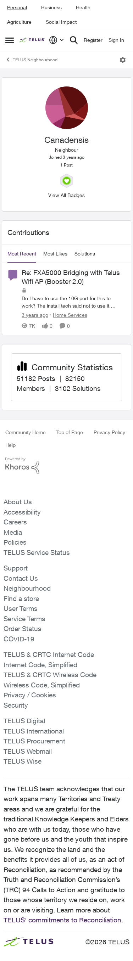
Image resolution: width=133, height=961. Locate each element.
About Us (18, 502)
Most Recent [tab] (21, 254)
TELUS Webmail (28, 751)
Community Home (25, 432)
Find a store (21, 598)
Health (83, 7)
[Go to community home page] (32, 40)
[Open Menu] (123, 60)
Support (16, 568)
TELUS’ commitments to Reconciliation (62, 920)
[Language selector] (56, 40)
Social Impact (61, 22)
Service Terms (24, 619)
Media (13, 532)
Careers (15, 522)
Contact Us (21, 578)
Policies (15, 542)
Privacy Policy (109, 432)
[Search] (74, 40)
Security (16, 705)
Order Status (22, 629)
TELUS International (34, 731)
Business (51, 7)
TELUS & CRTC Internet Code (49, 654)
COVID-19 (19, 639)
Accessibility (22, 512)
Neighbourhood (27, 588)
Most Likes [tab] (55, 254)
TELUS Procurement (34, 741)
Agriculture (19, 22)
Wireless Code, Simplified (42, 685)
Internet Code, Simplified (40, 665)
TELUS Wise (22, 761)
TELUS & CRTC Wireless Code (50, 675)
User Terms (21, 608)
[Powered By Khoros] (66, 465)
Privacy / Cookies (30, 695)
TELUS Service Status (37, 552)
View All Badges (66, 195)
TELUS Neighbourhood (35, 59)
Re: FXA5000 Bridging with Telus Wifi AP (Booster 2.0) (71, 277)
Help (10, 445)
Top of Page (69, 432)
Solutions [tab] (84, 254)
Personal (17, 7)
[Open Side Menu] (9, 40)
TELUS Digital (24, 721)
